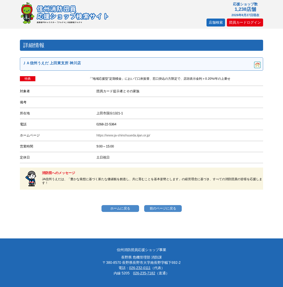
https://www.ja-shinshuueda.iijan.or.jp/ (123, 135)
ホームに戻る (120, 208)
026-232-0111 (140, 268)
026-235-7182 (144, 273)
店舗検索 (216, 22)
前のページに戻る (163, 208)
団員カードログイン (245, 22)
